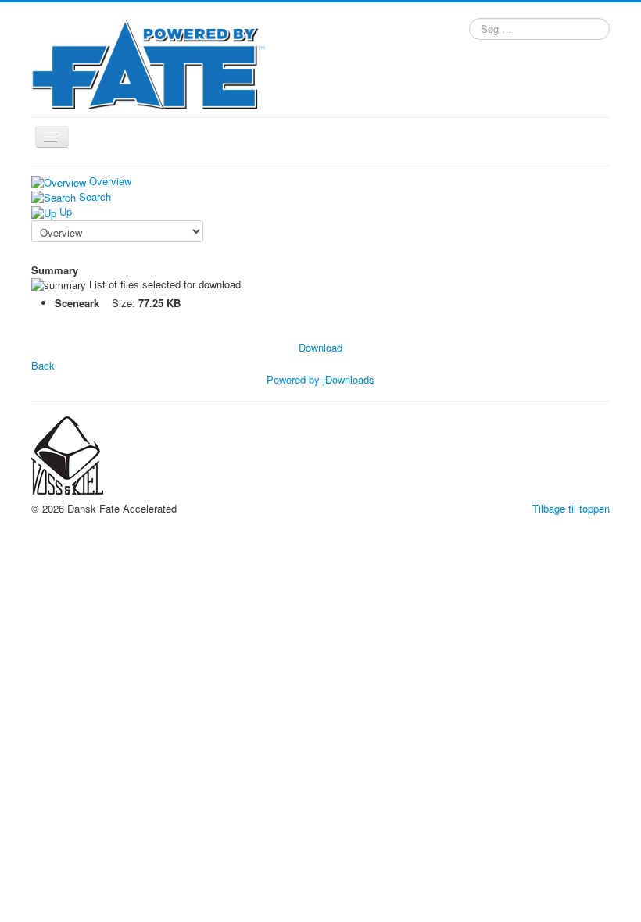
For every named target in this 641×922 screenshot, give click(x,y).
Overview (110, 180)
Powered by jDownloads (320, 379)
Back (43, 365)
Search (95, 196)
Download (320, 347)
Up (65, 211)
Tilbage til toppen (571, 508)
